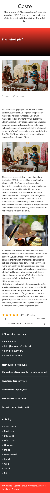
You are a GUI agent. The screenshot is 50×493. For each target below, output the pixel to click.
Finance (8, 445)
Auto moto (10, 426)
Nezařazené (10, 454)
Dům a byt (10, 440)
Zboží (6, 96)
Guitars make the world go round (19, 324)
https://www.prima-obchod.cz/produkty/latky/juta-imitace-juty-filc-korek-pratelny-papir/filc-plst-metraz (24, 284)
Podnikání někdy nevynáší (14, 389)
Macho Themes (12, 489)
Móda (7, 449)
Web (6, 463)
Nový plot (41, 319)
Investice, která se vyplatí (14, 381)
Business (9, 431)
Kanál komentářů (13, 350)
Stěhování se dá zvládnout (15, 398)
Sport (7, 459)
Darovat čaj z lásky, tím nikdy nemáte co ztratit (24, 372)
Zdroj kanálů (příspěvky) (17, 346)
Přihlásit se (10, 341)
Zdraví (7, 473)
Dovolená (9, 435)
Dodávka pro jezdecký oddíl (15, 407)
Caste (25, 6)
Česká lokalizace (13, 355)
